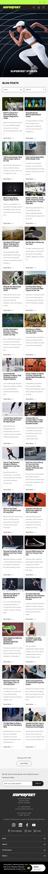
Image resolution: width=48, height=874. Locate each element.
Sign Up (38, 783)
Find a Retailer (16, 831)
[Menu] (43, 7)
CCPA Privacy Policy (18, 864)
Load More (24, 763)
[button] (38, 7)
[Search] (33, 7)
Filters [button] (5, 89)
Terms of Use (6, 867)
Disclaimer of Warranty (17, 867)
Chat (39, 831)
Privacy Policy (7, 864)
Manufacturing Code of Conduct (13, 869)
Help (29, 831)
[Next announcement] (44, 2)
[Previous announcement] (40, 2)
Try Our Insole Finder (22, 2)
